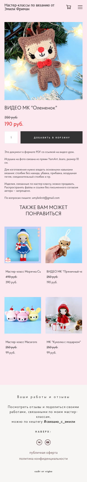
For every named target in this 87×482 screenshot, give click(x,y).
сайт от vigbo (43, 471)
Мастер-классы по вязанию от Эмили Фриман (29, 7)
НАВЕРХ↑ (43, 431)
